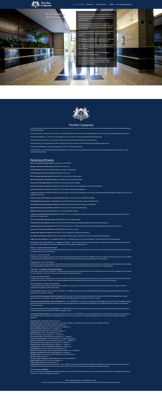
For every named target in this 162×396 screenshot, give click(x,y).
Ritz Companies (70, 380)
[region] (81, 47)
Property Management (75, 382)
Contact (93, 380)
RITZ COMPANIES (78, 4)
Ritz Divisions (101, 4)
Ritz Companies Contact (124, 4)
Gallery (112, 4)
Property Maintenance (61, 382)
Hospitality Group (115, 382)
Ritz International (103, 382)
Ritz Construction (48, 382)
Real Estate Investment (90, 382)
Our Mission (86, 380)
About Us (90, 4)
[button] (2, 47)
